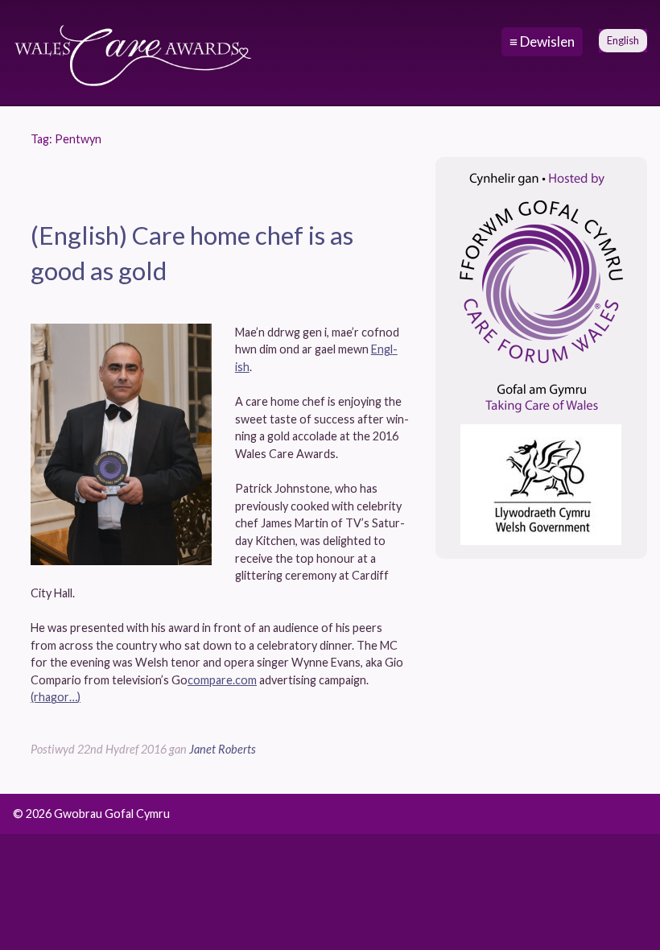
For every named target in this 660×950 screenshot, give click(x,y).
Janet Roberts (222, 749)
